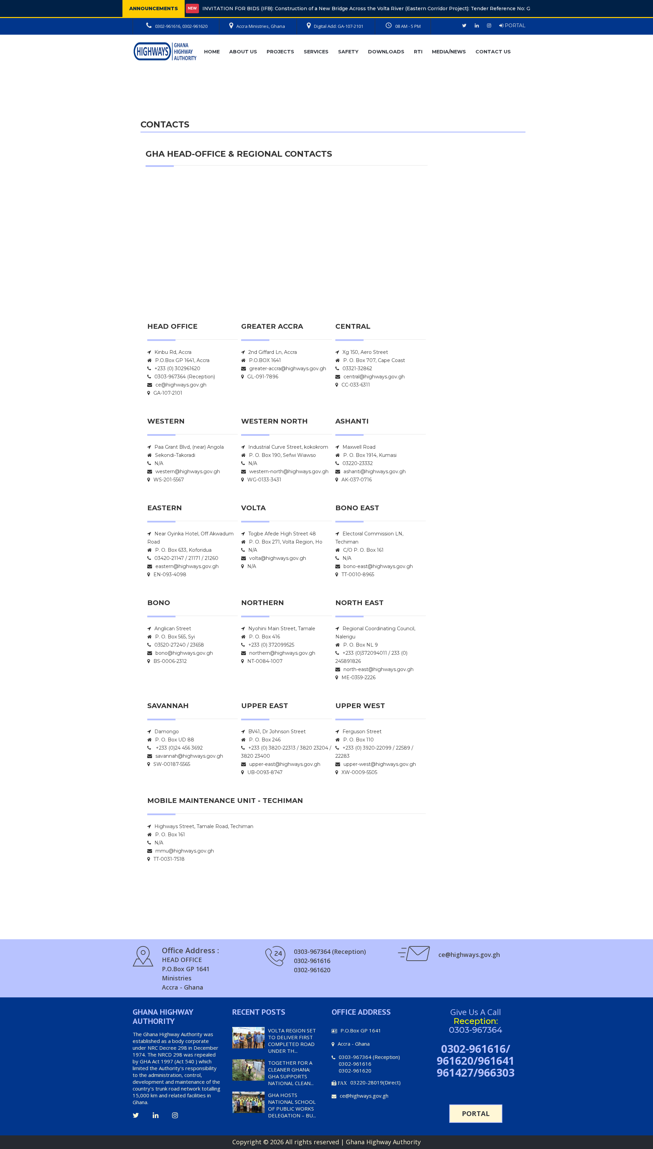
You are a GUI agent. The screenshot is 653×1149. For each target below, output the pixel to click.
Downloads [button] (386, 52)
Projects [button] (280, 52)
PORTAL (514, 25)
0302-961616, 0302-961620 (181, 26)
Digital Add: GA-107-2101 (338, 26)
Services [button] (316, 52)
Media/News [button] (449, 52)
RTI (418, 52)
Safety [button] (348, 52)
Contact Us (493, 52)
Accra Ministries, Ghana (260, 26)
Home (212, 52)
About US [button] (243, 52)
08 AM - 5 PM (408, 26)
